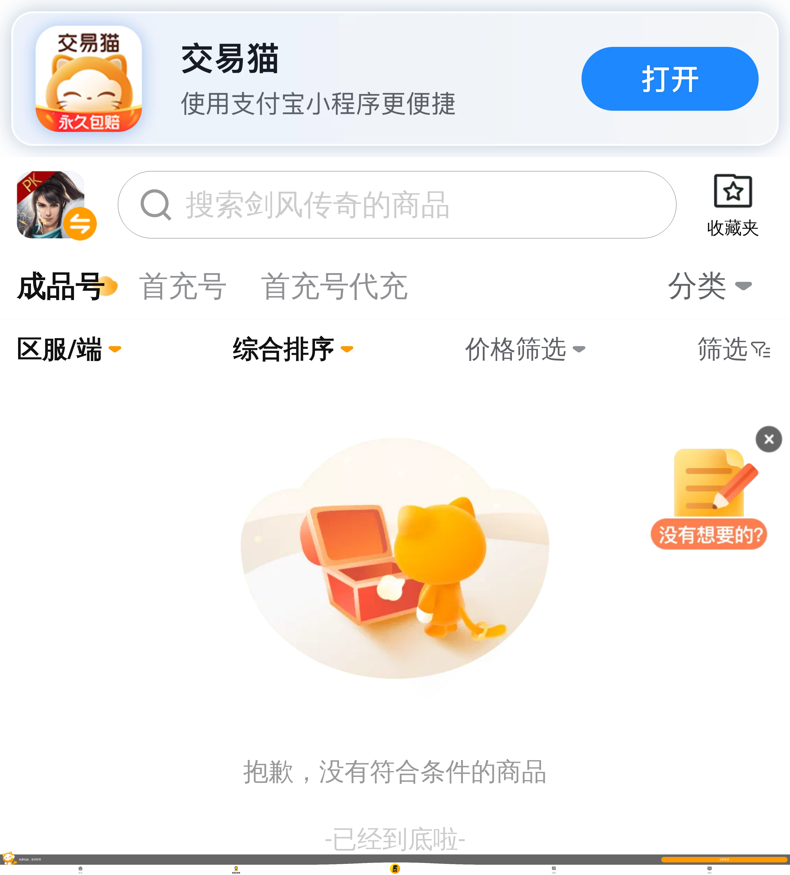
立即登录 (724, 859)
